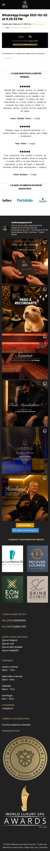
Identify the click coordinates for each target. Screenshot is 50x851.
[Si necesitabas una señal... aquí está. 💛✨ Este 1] (25, 309)
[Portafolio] (25, 200)
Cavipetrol (7, 708)
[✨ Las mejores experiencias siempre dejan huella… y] (25, 451)
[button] (3, 4)
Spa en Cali (8, 643)
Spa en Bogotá (9, 640)
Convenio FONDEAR (20, 27)
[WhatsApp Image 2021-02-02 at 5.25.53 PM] (25, 40)
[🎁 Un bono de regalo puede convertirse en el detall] (25, 262)
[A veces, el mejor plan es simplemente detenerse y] (25, 356)
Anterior (7, 57)
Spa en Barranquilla (12, 647)
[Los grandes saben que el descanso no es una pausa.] (25, 498)
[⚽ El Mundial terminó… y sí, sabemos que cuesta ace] (25, 403)
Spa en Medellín (10, 650)
